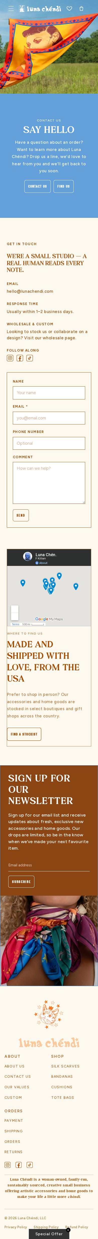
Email (20, 406)
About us (15, 1066)
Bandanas (62, 1076)
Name (18, 381)
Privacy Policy (16, 1227)
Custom (13, 1098)
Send (21, 515)
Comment (23, 457)
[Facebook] (20, 358)
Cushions (62, 1087)
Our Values (17, 1087)
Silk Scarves (65, 1066)
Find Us (63, 186)
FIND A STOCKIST (24, 734)
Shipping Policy (46, 1227)
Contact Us (37, 186)
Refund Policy (76, 1227)
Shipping (14, 1131)
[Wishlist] (69, 9)
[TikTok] (29, 358)
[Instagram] (10, 358)
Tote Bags (62, 1098)
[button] (11, 9)
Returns (14, 1152)
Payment (14, 1121)
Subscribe (21, 881)
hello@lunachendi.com (30, 291)
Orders (13, 1142)
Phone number (28, 432)
